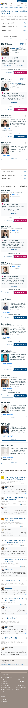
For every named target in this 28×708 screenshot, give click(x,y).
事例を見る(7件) (7, 65)
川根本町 (21, 664)
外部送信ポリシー (20, 685)
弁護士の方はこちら (22, 1)
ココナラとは (6, 685)
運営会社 (5, 699)
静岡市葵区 (9, 363)
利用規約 (18, 679)
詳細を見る (14, 158)
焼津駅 (4, 130)
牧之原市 (13, 664)
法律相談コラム (6, 683)
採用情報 (5, 701)
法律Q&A (5, 681)
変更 (25, 23)
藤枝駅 (4, 338)
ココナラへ (4, 1)
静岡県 (4, 129)
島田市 (2, 664)
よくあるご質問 (6, 687)
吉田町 (17, 664)
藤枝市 (18, 194)
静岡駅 (4, 390)
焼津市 (13, 48)
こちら (10, 38)
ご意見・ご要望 (20, 677)
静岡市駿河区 (10, 414)
